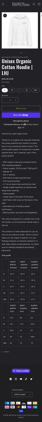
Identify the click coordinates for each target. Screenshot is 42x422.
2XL (35, 90)
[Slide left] (15, 52)
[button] (2, 4)
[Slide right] (26, 52)
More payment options (21, 121)
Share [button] (6, 352)
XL (27, 90)
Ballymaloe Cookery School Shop (20, 415)
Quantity (5, 95)
